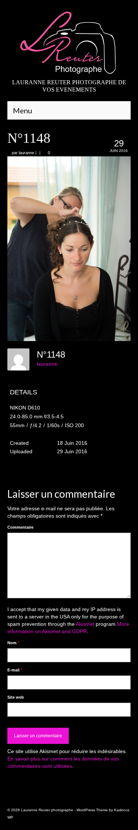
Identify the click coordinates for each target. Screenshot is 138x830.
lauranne (26, 152)
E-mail (14, 670)
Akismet (85, 624)
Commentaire (20, 527)
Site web (15, 697)
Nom (13, 643)
